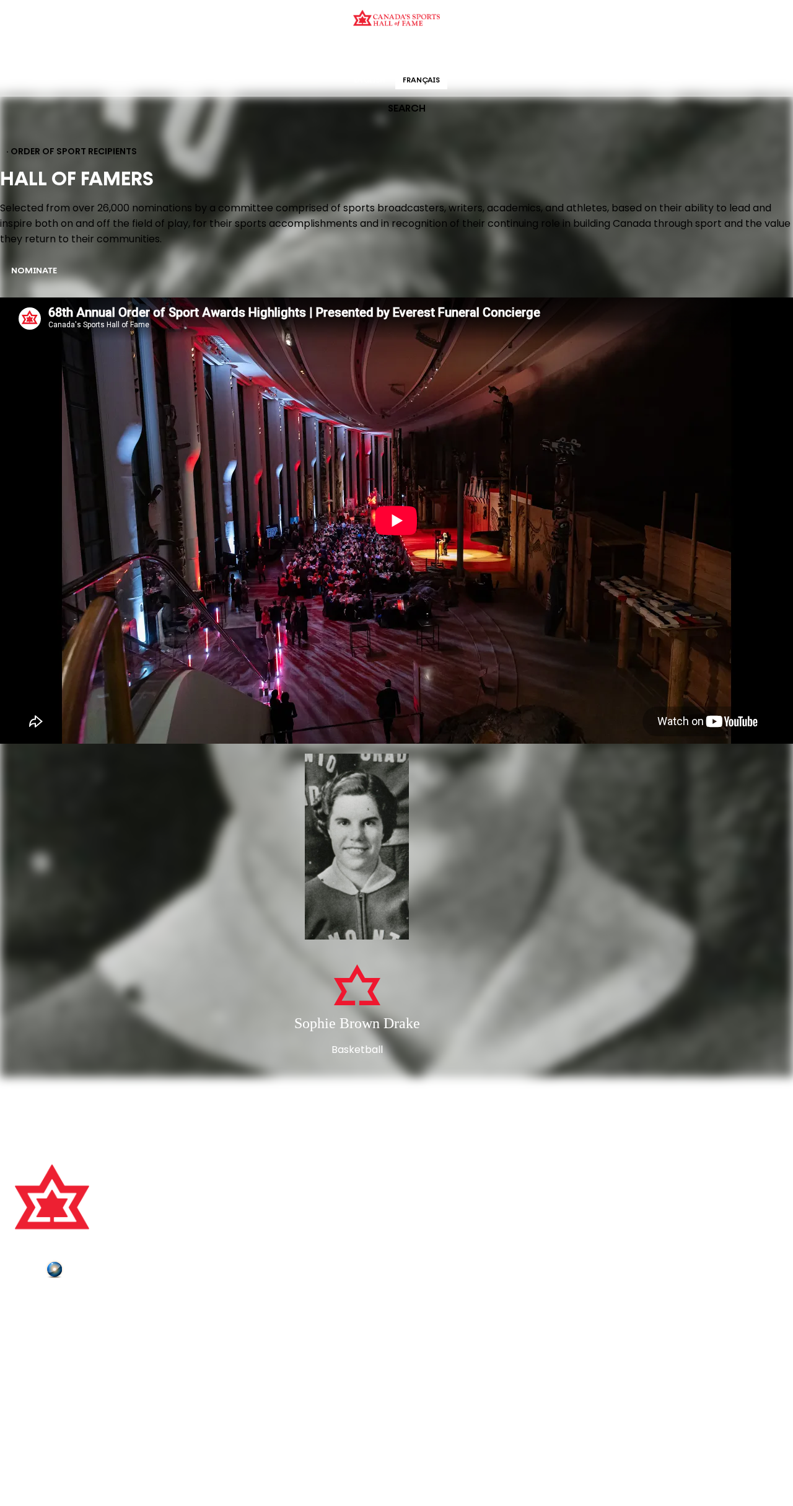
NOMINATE (34, 271)
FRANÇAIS (421, 80)
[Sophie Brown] (357, 848)
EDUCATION (348, 52)
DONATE (34, 1373)
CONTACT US (44, 1321)
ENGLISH (369, 80)
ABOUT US (38, 1304)
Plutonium (90, 1272)
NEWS (29, 1355)
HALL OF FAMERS (485, 52)
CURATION (297, 52)
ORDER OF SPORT (412, 52)
